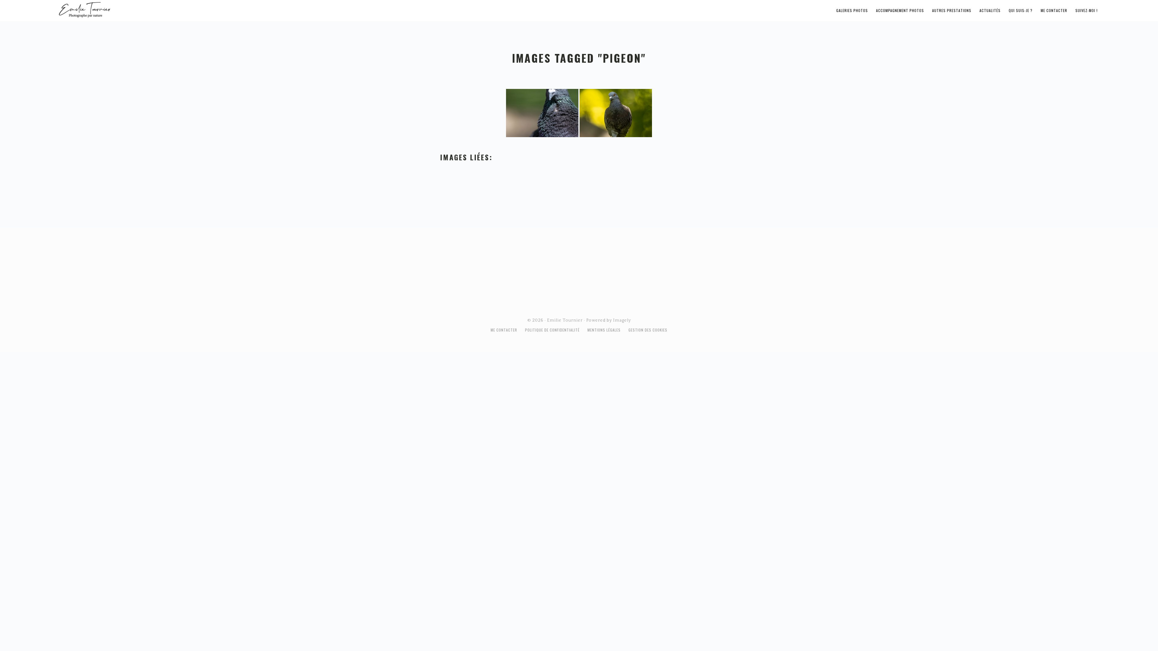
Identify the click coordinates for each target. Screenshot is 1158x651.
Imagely (622, 320)
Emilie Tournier (132, 9)
